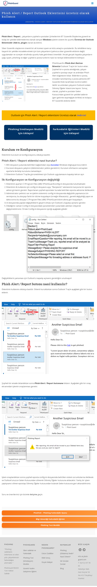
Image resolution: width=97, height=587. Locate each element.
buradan (55, 165)
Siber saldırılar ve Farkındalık (29, 552)
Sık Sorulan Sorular (64, 562)
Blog (62, 568)
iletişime (34, 494)
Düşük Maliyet (47, 562)
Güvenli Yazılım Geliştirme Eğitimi (29, 570)
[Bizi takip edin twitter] (84, 549)
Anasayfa (29, 22)
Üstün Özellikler (47, 553)
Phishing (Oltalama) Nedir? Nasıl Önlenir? (66, 553)
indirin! (81, 115)
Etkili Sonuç (46, 558)
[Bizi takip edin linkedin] (80, 549)
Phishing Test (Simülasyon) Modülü (28, 561)
